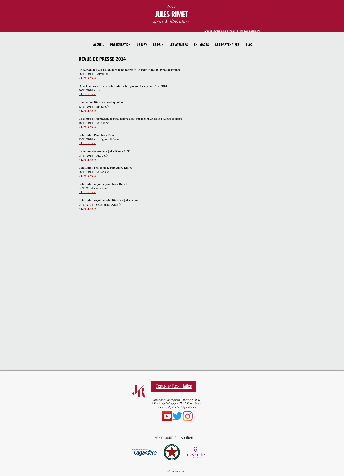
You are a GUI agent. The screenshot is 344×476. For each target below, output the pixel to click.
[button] (120, 45)
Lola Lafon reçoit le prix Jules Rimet (103, 184)
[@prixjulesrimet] (188, 416)
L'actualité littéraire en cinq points (101, 102)
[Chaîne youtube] (167, 416)
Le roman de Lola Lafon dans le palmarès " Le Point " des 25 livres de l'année (129, 69)
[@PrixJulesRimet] (177, 416)
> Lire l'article (87, 78)
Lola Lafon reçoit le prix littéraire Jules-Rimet (109, 200)
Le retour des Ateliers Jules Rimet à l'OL (105, 151)
